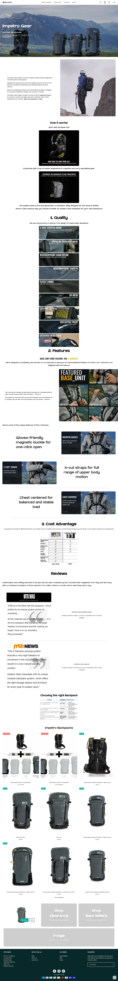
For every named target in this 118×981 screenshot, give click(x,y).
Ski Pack (59, 837)
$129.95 (21, 894)
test (32, 920)
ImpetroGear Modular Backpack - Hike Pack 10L (21, 892)
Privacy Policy (8, 958)
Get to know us (36, 952)
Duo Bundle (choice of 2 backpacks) (21, 782)
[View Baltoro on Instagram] (59, 971)
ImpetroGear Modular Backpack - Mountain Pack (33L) (59, 892)
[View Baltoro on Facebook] (54, 971)
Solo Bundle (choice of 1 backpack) (59, 782)
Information (7, 952)
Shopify (62, 974)
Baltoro (59, 974)
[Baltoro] (7, 2)
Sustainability (63, 956)
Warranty (6, 964)
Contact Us (35, 960)
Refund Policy (7, 960)
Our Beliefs (63, 952)
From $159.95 (20, 784)
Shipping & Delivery (9, 962)
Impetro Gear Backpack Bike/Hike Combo (97, 892)
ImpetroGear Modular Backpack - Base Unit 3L (97, 782)
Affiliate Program (9, 966)
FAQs (33, 956)
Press (61, 960)
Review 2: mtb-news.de (81, 664)
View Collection (59, 897)
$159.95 (97, 894)
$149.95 (59, 784)
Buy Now (24, 920)
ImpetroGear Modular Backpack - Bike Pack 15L (97, 837)
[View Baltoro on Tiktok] (63, 971)
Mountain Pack (20, 837)
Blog (61, 958)
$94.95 (97, 784)
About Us (34, 958)
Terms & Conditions (9, 956)
